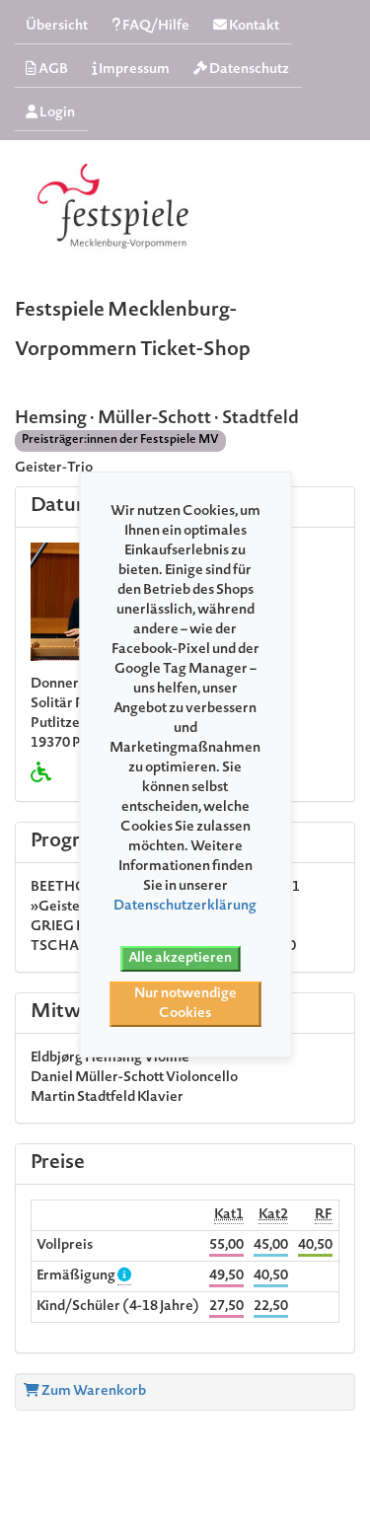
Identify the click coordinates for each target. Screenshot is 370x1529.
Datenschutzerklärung (185, 906)
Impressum (133, 70)
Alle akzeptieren (180, 959)
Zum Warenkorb (92, 1392)
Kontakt (253, 27)
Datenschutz (248, 70)
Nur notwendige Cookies (185, 1004)
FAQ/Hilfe (154, 27)
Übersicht (57, 27)
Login (56, 113)
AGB (52, 70)
